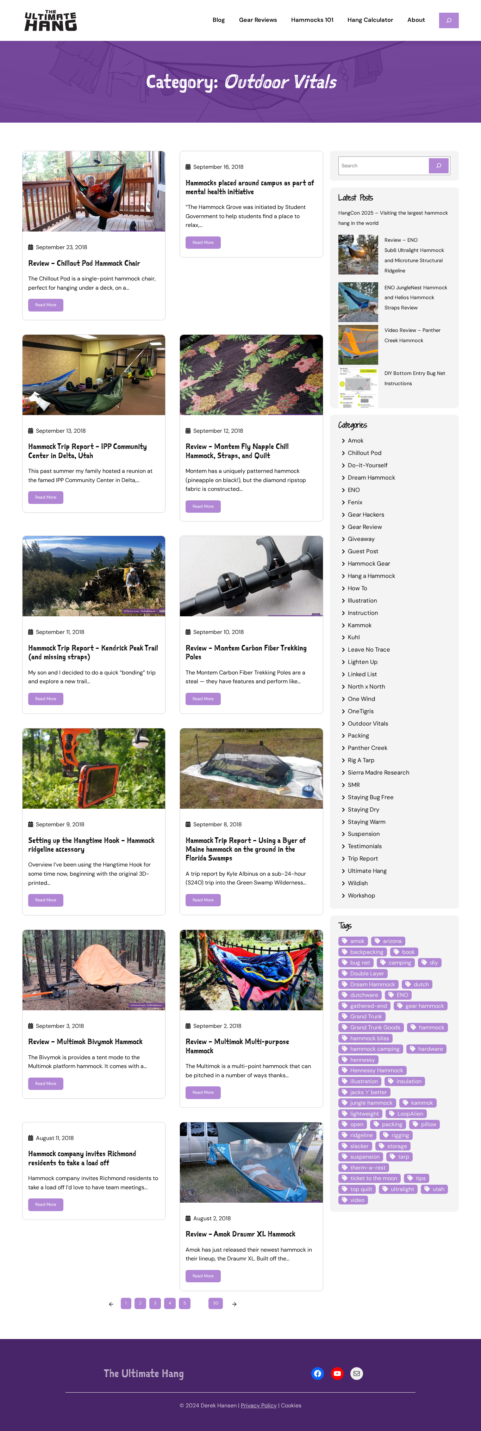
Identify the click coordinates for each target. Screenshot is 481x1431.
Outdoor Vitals (368, 723)
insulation (408, 1081)
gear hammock (425, 1006)
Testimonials (365, 846)
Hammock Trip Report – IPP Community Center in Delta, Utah (87, 450)
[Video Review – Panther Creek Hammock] (358, 346)
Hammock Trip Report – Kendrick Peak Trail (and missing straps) (93, 652)
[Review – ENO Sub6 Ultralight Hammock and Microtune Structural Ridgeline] (358, 256)
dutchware (364, 995)
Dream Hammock (371, 477)
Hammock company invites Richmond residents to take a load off (82, 1158)
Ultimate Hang (367, 871)
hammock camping (375, 1049)
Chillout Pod (365, 453)
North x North (366, 686)
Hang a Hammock (371, 576)
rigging (400, 1135)
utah (438, 1189)
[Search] (439, 165)
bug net (360, 962)
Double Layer (367, 973)
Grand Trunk (366, 1016)
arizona (392, 941)
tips (421, 1178)
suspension (365, 1156)
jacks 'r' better (368, 1092)
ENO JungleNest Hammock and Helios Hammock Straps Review (416, 297)
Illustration (362, 600)
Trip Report (363, 858)
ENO (354, 490)
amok (357, 941)
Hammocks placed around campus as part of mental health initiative (250, 187)
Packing (358, 735)
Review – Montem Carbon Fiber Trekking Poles (246, 652)
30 (215, 1303)
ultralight (402, 1189)
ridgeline (361, 1135)
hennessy (362, 1059)
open (356, 1124)
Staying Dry (363, 809)
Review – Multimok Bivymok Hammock (85, 1041)
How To (357, 588)
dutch (421, 984)
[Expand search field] (449, 20)
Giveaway (361, 539)
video (357, 1200)
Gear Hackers (366, 514)
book (408, 952)
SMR (354, 785)
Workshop (361, 895)
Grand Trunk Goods (375, 1027)
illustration (364, 1081)
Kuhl (354, 637)
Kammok (359, 625)
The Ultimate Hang (144, 1373)
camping (400, 962)
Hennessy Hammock (376, 1070)
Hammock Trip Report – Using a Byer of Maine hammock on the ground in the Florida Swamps (246, 849)
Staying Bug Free (371, 797)
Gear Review (365, 527)
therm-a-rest (368, 1167)
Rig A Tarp (361, 760)
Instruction (363, 613)
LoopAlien (410, 1113)
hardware (430, 1049)
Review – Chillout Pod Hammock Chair (84, 263)
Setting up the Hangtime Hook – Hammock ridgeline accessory (91, 844)
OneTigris (361, 711)
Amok (355, 440)
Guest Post (363, 551)
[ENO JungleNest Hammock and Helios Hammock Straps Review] (358, 303)
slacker (359, 1146)
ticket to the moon (373, 1178)
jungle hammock (371, 1102)
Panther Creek (367, 748)
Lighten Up (363, 662)
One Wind (361, 699)
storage (397, 1146)
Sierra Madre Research (379, 772)
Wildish (358, 883)
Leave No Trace (369, 649)
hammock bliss (369, 1038)
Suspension (364, 834)
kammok (422, 1102)
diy (434, 962)
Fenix (355, 502)
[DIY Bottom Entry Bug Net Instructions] (358, 389)
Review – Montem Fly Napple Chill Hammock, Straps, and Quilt (237, 450)
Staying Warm (367, 822)
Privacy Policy (259, 1405)
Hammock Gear (369, 563)
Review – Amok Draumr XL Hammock (240, 1233)
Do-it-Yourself (368, 465)
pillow (428, 1124)
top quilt (361, 1189)
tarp (403, 1156)
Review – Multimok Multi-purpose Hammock (237, 1046)
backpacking (366, 952)
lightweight (364, 1113)
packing (392, 1124)
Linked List (362, 674)
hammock (431, 1027)
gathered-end (368, 1006)
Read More (45, 305)
